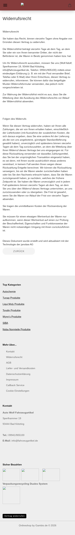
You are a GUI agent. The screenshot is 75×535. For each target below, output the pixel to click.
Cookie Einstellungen (17, 390)
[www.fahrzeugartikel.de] (37, 5)
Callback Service (15, 385)
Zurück (18, 251)
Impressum (12, 379)
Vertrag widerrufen (14, 516)
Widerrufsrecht (14, 357)
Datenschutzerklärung (18, 374)
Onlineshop (25, 525)
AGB (8, 362)
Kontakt (10, 351)
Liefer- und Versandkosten (20, 368)
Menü (5, 5)
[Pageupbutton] (65, 530)
